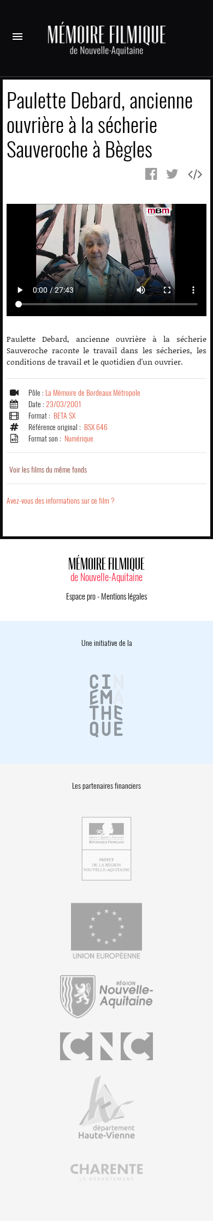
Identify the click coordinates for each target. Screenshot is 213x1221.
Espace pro (81, 596)
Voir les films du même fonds (48, 469)
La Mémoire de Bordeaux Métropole (92, 393)
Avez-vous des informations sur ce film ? (61, 500)
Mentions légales (124, 596)
